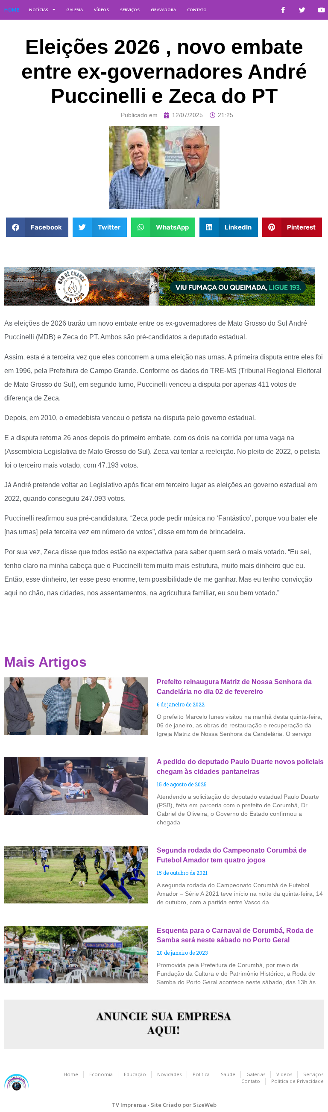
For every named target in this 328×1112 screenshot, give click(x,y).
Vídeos (101, 9)
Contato (197, 9)
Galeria (74, 9)
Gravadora (163, 9)
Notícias (38, 9)
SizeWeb (205, 1105)
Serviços (130, 9)
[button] (37, 227)
